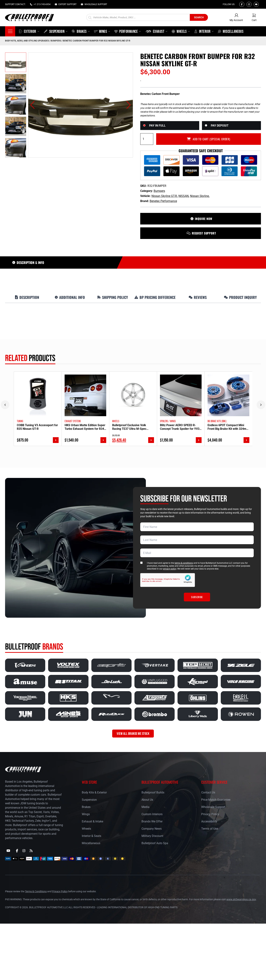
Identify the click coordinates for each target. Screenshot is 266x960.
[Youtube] (256, 4)
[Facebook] (241, 4)
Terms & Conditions (36, 891)
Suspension (89, 799)
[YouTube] (8, 851)
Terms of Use (209, 828)
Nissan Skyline (199, 196)
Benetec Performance (163, 201)
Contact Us (208, 792)
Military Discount (152, 836)
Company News (152, 828)
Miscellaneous (91, 843)
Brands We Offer (152, 821)
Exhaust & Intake (92, 821)
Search (199, 17)
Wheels (86, 828)
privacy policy (169, 569)
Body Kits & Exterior (94, 792)
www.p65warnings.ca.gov (241, 899)
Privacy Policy (210, 814)
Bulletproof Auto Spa (155, 843)
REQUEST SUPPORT (204, 233)
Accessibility (209, 821)
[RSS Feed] (31, 851)
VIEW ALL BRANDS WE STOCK (133, 734)
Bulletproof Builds (153, 792)
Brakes (86, 807)
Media (145, 807)
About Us (147, 799)
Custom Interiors (152, 814)
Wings (86, 814)
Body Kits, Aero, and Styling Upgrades (27, 40)
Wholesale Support (213, 807)
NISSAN (183, 196)
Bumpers (56, 40)
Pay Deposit (220, 125)
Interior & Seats (91, 836)
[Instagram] (249, 4)
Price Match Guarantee (215, 799)
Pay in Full (157, 125)
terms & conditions (184, 563)
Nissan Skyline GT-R (164, 196)
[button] (32, 105)
